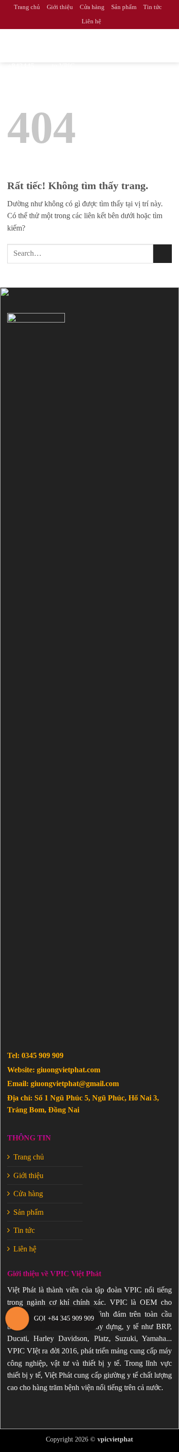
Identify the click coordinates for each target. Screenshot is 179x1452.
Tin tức (152, 7)
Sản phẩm (124, 7)
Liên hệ (91, 21)
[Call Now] (17, 1319)
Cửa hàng (92, 7)
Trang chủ (27, 7)
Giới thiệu (60, 7)
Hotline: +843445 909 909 (26, 65)
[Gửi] (162, 253)
